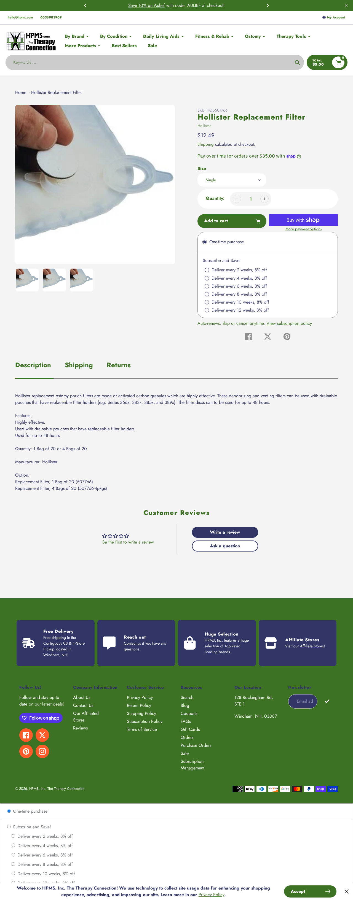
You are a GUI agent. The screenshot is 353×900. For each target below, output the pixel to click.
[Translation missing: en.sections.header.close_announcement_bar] (346, 5)
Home (20, 92)
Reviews (80, 728)
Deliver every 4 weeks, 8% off (44, 845)
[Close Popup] (346, 891)
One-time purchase (29, 811)
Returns (119, 365)
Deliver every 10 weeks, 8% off (45, 874)
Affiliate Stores (312, 646)
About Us (81, 697)
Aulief (159, 5)
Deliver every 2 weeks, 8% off (44, 836)
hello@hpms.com (20, 17)
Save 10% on (141, 5)
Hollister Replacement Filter (56, 92)
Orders (187, 737)
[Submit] (327, 701)
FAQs (186, 721)
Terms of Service (142, 729)
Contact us (132, 643)
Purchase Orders (196, 745)
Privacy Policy (140, 697)
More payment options (303, 229)
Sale (185, 753)
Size (201, 168)
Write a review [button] (225, 532)
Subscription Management (192, 764)
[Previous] (85, 5)
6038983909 (51, 17)
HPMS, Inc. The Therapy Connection (56, 788)
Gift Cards (190, 729)
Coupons (189, 713)
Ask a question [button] (225, 546)
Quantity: (215, 198)
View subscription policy (289, 323)
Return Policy (139, 705)
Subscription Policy (144, 721)
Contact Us (83, 705)
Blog (185, 705)
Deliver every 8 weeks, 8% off (44, 864)
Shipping (205, 144)
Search (187, 697)
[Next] (267, 5)
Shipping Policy (141, 713)
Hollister (204, 125)
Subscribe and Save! (31, 827)
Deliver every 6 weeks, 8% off (44, 855)
